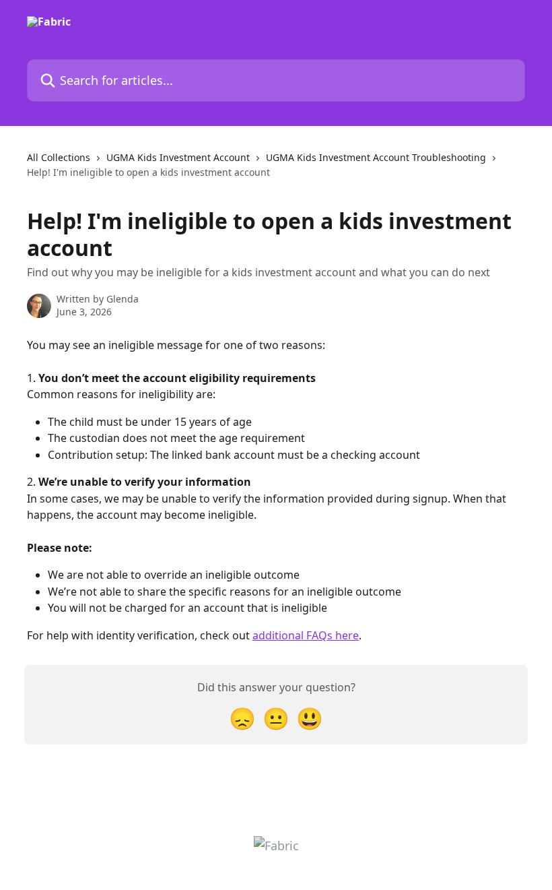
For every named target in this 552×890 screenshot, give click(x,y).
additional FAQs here (305, 635)
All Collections (58, 157)
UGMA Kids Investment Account (178, 157)
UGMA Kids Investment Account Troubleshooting (376, 157)
